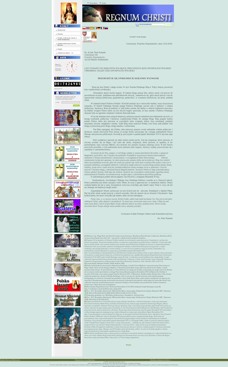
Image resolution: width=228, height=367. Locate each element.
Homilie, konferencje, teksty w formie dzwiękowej (67, 38)
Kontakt (104, 3)
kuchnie (123, 366)
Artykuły (60, 34)
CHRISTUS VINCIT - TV (65, 53)
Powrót (128, 345)
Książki (60, 49)
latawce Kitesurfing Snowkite (111, 366)
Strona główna (93, 3)
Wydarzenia (61, 30)
